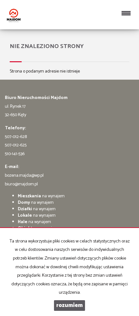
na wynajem (41, 196)
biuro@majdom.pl (21, 184)
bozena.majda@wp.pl (24, 175)
